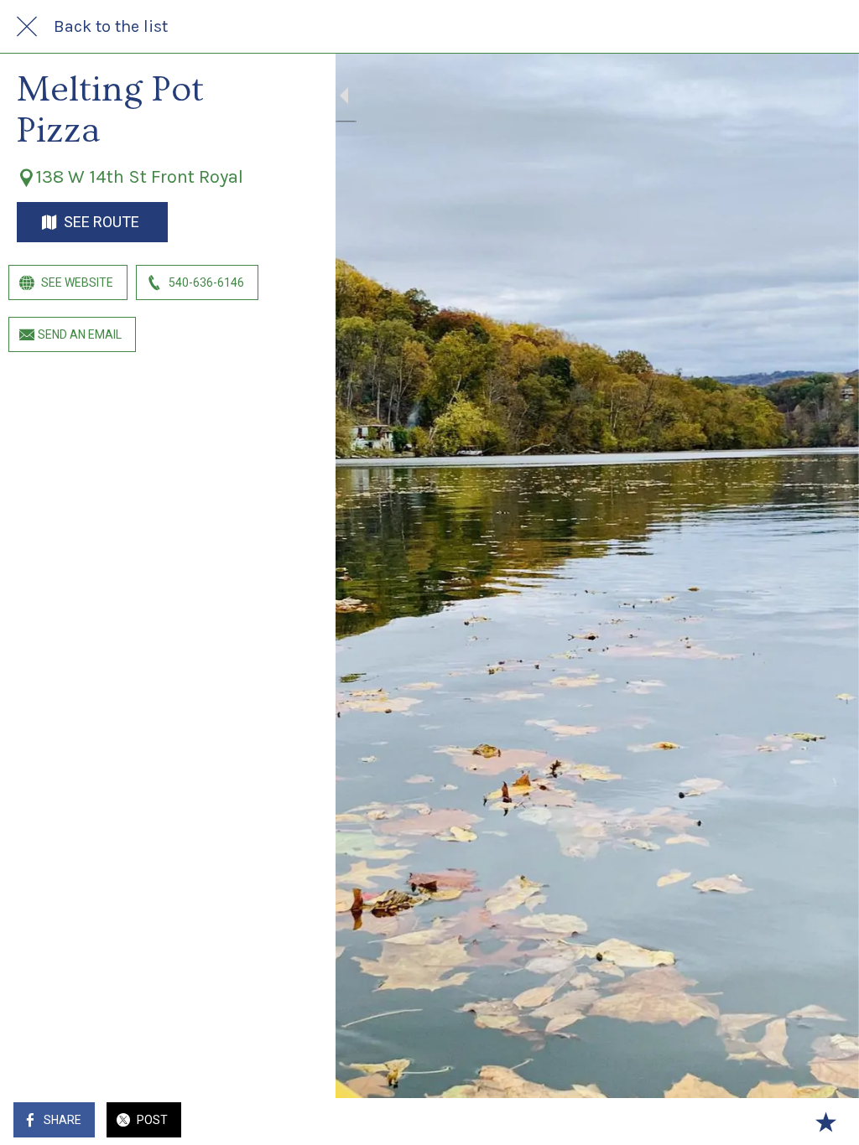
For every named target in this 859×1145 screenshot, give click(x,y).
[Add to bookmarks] (825, 1121)
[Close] (27, 27)
